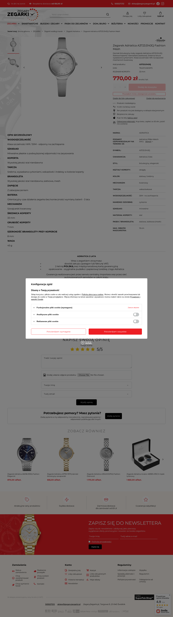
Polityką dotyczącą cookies (92, 294)
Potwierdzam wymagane (58, 331)
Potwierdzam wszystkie (115, 331)
